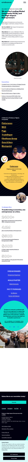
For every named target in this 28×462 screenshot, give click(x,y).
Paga (4, 131)
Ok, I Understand (14, 454)
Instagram (10, 408)
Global (14, 284)
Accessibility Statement (7, 437)
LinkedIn (4, 408)
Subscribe (14, 402)
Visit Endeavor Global (6, 426)
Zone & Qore (7, 142)
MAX (4, 127)
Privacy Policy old (5, 432)
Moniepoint (7, 146)
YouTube (16, 408)
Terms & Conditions (6, 435)
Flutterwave (7, 123)
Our (14, 293)
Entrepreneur (14, 275)
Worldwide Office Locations (7, 428)
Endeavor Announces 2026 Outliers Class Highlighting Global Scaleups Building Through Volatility (12, 97)
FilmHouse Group (9, 138)
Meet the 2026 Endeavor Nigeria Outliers (11, 93)
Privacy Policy (4, 449)
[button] (24, 2)
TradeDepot (7, 135)
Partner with (14, 296)
